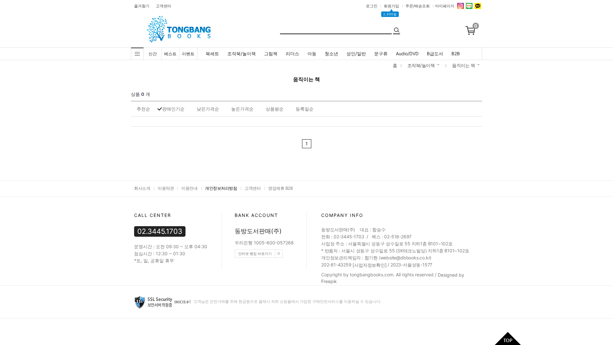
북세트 (212, 53)
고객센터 (163, 6)
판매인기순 (173, 108)
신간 (152, 53)
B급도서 (435, 53)
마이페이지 (444, 6)
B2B (455, 53)
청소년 (331, 53)
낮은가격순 (208, 108)
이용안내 (189, 188)
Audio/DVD (407, 53)
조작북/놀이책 (241, 53)
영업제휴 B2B (280, 188)
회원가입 (391, 6)
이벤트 (188, 53)
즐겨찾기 (141, 6)
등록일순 (305, 108)
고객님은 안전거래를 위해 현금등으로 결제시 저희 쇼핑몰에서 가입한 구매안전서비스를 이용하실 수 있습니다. (287, 301)
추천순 (143, 108)
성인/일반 (356, 53)
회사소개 (142, 188)
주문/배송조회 (417, 6)
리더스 (292, 53)
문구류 (381, 53)
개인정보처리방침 (221, 188)
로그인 (371, 6)
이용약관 (166, 188)
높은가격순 (242, 108)
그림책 (270, 53)
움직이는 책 (463, 65)
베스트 (170, 53)
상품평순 (275, 108)
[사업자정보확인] (369, 265)
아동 (311, 53)
